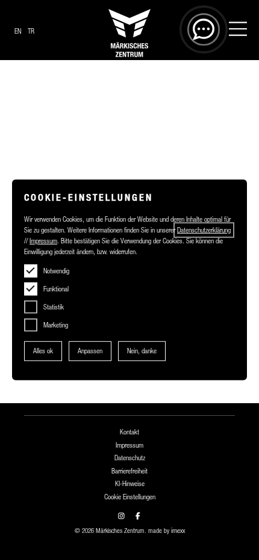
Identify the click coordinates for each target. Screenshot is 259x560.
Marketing (55, 325)
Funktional (56, 289)
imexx (178, 530)
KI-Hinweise (130, 483)
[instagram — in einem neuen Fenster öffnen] (121, 516)
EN (17, 31)
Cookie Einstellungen (129, 497)
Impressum (129, 445)
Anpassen (90, 351)
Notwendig (56, 271)
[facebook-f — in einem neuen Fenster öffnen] (137, 516)
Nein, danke (142, 351)
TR (31, 31)
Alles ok (43, 351)
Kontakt (129, 432)
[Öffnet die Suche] (203, 29)
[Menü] (238, 30)
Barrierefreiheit (129, 471)
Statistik (53, 307)
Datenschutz (129, 458)
